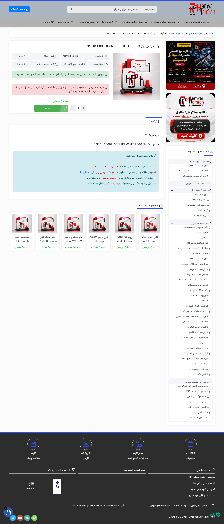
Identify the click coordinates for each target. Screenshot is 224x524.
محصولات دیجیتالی (200, 190)
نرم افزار (204, 238)
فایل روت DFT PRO (199, 295)
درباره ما (46, 22)
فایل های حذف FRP (199, 165)
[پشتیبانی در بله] (215, 514)
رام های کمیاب (201, 301)
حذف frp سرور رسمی (196, 396)
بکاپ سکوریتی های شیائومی (195, 227)
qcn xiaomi (202, 232)
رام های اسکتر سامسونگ (197, 274)
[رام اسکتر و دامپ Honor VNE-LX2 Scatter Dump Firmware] (73, 224)
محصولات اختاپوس (197, 205)
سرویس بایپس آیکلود (198, 402)
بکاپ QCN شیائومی (199, 290)
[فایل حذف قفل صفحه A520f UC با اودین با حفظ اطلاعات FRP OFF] (48, 224)
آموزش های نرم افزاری (198, 332)
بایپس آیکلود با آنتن (197, 407)
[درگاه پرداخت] (27, 486)
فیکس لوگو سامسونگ (176, 33)
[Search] (71, 9)
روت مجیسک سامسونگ (197, 348)
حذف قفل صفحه (200, 364)
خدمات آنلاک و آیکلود (164, 22)
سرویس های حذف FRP (197, 391)
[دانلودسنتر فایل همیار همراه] (190, 117)
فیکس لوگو (203, 374)
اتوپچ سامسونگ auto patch (195, 358)
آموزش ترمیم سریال (199, 343)
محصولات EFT (199, 200)
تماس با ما (107, 22)
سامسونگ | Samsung (198, 161)
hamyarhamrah (70, 56)
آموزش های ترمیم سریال (197, 269)
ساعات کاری (63, 22)
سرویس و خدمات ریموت (197, 382)
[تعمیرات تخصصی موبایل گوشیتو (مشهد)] (190, 65)
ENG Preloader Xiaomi (197, 253)
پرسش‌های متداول (86, 22)
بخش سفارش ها (88, 172)
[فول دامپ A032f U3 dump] (99, 224)
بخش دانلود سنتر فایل (131, 22)
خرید (47, 108)
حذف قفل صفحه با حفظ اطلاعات (192, 280)
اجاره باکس (203, 412)
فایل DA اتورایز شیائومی (197, 327)
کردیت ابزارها (202, 210)
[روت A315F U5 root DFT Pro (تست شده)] (124, 224)
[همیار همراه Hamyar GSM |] (202, 9)
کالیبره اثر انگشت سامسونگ (195, 176)
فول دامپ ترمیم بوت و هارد (195, 353)
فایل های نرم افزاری (198, 33)
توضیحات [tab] (152, 121)
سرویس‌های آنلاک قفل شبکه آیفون (192, 386)
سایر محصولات (201, 215)
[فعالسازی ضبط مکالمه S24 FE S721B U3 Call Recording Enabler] (22, 224)
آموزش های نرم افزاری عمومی (194, 264)
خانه (211, 33)
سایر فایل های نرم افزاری (197, 184)
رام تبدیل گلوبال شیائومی (197, 306)
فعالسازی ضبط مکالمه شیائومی (194, 322)
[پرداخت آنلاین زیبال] (57, 486)
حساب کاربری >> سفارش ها (108, 167)
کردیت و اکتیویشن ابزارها (197, 22)
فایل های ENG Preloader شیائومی (192, 316)
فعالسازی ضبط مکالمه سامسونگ (193, 171)
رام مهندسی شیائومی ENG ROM (193, 337)
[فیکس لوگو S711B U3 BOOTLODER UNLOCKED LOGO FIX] (136, 76)
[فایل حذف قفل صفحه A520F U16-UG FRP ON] (150, 224)
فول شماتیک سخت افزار (197, 243)
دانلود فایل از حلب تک (198, 417)
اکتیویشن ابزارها (201, 194)
